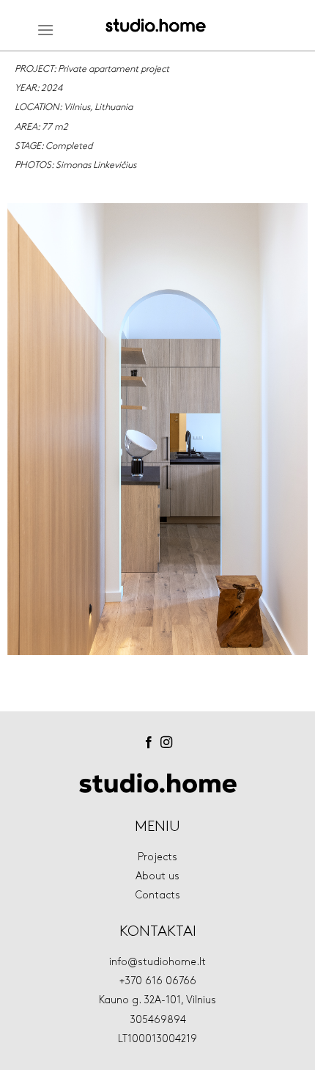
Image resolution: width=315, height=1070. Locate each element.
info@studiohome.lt (157, 962)
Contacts (158, 895)
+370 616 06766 (157, 981)
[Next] (283, 439)
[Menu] (45, 30)
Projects (157, 857)
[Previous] (31, 439)
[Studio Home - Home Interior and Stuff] (156, 26)
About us (157, 876)
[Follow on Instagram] (166, 743)
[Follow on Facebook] (149, 743)
